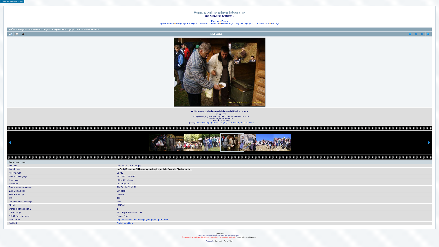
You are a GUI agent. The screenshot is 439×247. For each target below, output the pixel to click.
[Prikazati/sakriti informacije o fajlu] (17, 34)
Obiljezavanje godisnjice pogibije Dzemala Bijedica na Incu (225, 122)
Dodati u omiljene (125, 223)
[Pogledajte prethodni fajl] (416, 34)
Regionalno (24, 29)
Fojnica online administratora (246, 237)
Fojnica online (219, 234)
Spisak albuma (167, 23)
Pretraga (275, 23)
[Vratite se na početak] (409, 34)
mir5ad (120, 169)
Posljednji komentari (209, 23)
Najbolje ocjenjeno (244, 23)
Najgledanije (227, 23)
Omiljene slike (262, 23)
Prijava (224, 21)
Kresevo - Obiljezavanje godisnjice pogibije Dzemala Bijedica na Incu (66, 29)
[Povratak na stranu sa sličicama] (10, 34)
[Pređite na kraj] (428, 34)
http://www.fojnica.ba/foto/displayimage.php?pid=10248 (142, 220)
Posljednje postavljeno (186, 23)
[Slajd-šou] (23, 34)
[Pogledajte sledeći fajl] (422, 34)
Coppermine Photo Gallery (224, 241)
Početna (215, 21)
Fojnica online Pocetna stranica (12, 1)
